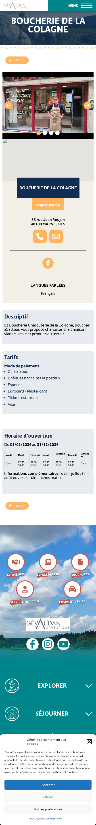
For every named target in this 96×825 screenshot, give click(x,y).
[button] (89, 741)
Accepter (48, 785)
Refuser (48, 797)
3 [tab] (51, 133)
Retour (20, 60)
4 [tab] (57, 133)
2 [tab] (45, 133)
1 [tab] (38, 133)
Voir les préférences (48, 809)
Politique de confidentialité (46, 818)
